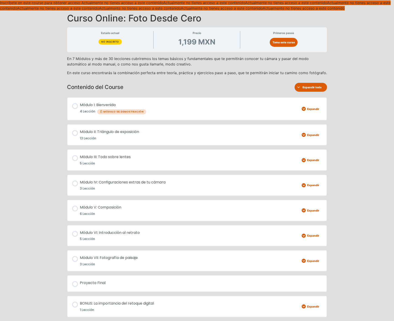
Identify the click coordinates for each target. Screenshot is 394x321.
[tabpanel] (197, 66)
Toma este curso (283, 42)
